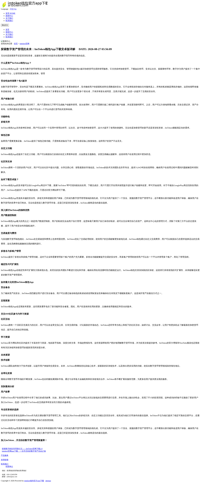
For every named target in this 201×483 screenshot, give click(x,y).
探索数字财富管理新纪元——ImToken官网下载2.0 (22, 449)
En (15, 9)
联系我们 (9, 21)
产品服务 (4, 455)
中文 (12, 9)
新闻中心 (9, 16)
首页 (10, 13)
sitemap (48, 481)
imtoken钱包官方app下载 (34, 481)
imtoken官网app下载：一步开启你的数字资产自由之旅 (24, 451)
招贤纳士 (9, 466)
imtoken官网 (24, 44)
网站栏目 (5, 25)
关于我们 (9, 18)
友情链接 (4, 460)
